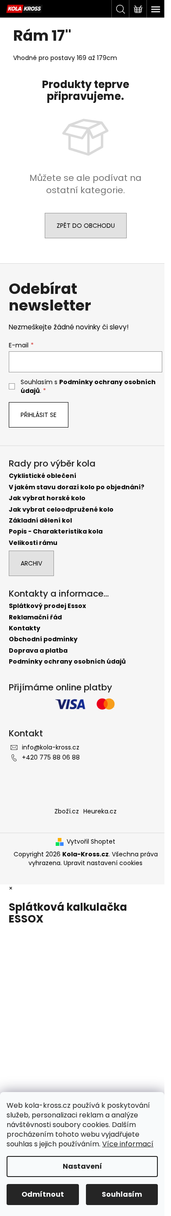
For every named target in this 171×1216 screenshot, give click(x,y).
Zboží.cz (66, 811)
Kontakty (24, 628)
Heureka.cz (100, 811)
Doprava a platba (38, 650)
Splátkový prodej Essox (47, 606)
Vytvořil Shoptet (91, 842)
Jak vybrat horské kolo (47, 498)
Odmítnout (42, 1194)
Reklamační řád (35, 617)
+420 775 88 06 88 (51, 757)
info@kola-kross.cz (50, 747)
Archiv (31, 563)
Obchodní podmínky (43, 639)
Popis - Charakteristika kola (56, 531)
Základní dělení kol (40, 520)
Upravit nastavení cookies (103, 863)
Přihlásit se (39, 414)
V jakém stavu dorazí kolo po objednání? (76, 487)
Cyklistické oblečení (42, 476)
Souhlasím (122, 1194)
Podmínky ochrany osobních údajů (67, 661)
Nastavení (82, 1166)
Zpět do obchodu (86, 225)
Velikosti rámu (33, 543)
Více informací (127, 1144)
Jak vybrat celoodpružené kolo (61, 509)
